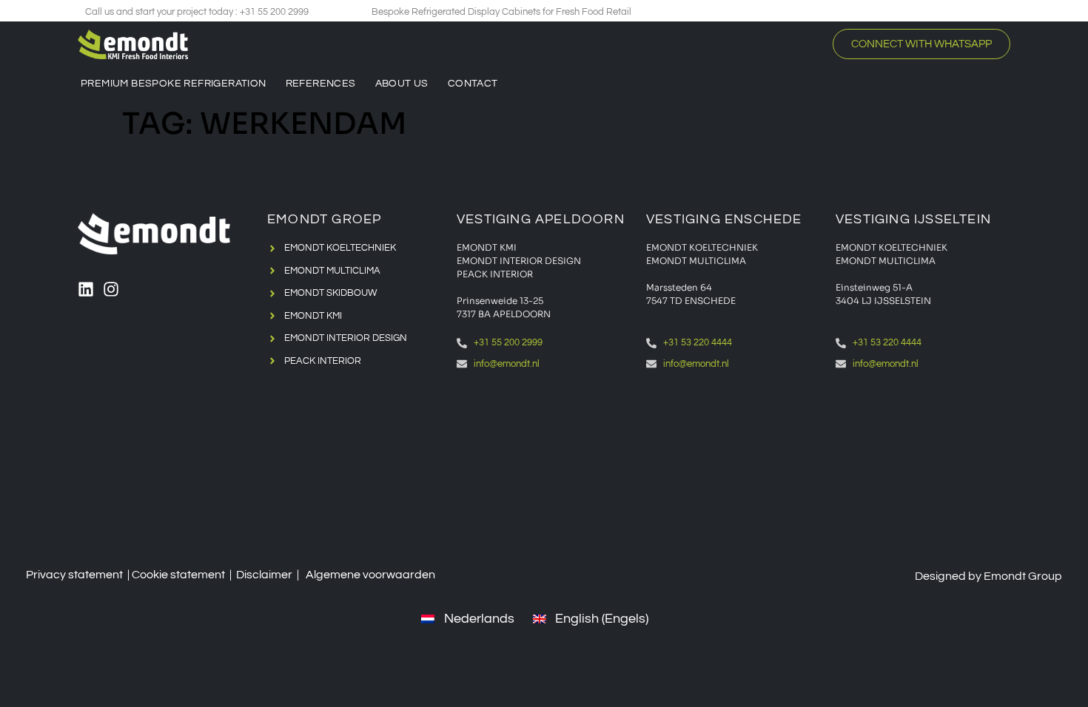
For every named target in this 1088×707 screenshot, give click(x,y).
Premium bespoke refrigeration (173, 83)
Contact (473, 83)
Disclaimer (264, 575)
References (321, 83)
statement (197, 575)
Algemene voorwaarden (370, 575)
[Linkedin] (86, 289)
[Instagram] (111, 289)
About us (402, 83)
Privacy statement (74, 575)
